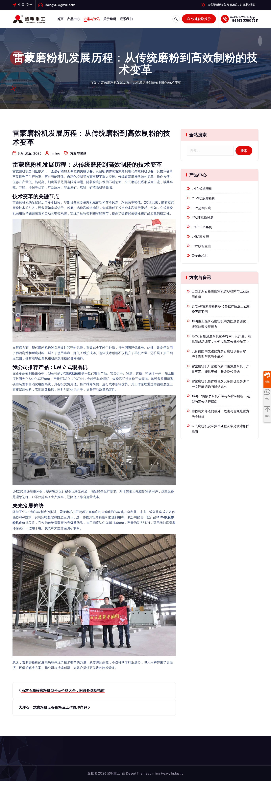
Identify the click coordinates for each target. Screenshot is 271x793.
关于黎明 (109, 19)
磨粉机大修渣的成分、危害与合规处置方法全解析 (220, 413)
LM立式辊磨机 (202, 188)
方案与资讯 (92, 19)
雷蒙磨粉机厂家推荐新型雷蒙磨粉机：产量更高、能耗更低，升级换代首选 (220, 369)
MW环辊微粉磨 (202, 217)
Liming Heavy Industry (166, 773)
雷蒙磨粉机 (200, 256)
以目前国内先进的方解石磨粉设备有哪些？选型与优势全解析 (219, 353)
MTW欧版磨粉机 (203, 198)
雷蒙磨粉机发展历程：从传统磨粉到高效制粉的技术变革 (141, 82)
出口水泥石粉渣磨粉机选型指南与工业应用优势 (220, 294)
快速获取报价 (201, 19)
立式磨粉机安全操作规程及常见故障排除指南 (220, 428)
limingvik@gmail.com (60, 5)
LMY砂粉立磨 (201, 246)
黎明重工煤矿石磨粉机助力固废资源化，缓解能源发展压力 (220, 323)
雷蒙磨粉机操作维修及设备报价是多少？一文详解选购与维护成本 (220, 383)
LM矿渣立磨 (200, 236)
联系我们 (126, 19)
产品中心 (73, 19)
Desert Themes (137, 773)
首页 (60, 19)
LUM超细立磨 (201, 208)
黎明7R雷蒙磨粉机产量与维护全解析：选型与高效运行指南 (221, 398)
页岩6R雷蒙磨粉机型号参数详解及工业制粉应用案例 (221, 309)
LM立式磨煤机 (202, 227)
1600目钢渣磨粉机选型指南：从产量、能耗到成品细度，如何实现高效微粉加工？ (221, 339)
